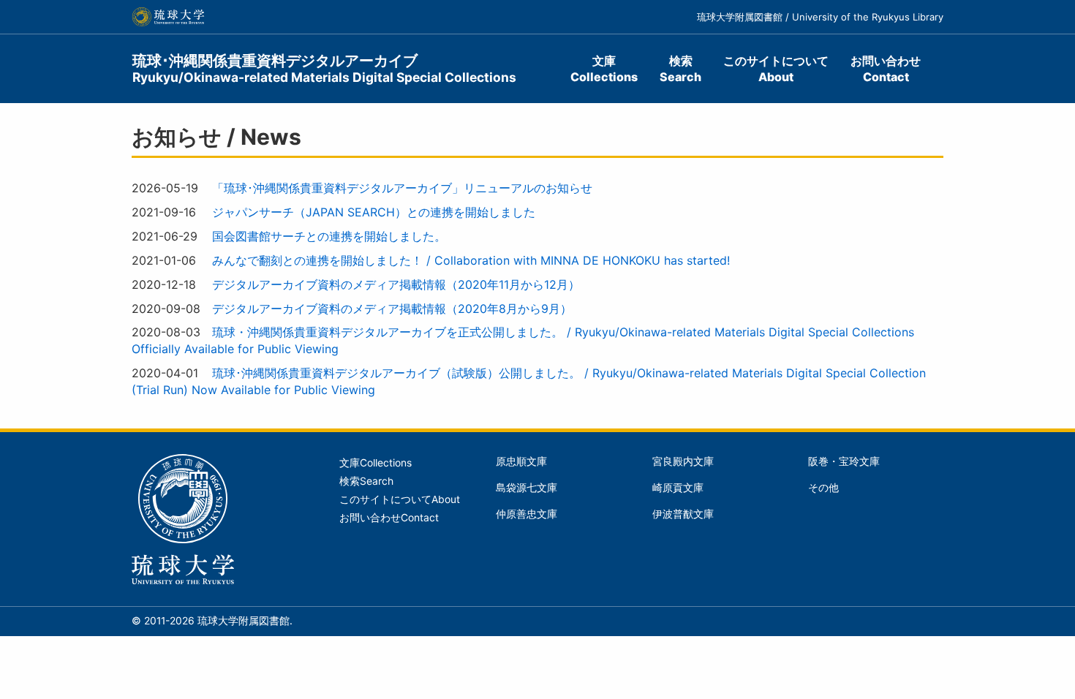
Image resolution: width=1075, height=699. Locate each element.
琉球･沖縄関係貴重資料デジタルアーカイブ (324, 68)
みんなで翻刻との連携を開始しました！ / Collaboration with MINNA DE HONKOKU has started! (471, 260)
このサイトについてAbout (776, 68)
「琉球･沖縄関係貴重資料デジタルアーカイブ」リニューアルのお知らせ (402, 188)
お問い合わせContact (885, 68)
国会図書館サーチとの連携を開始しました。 (329, 236)
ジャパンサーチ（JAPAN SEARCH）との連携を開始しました (373, 212)
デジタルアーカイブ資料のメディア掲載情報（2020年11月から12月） (396, 284)
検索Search (680, 68)
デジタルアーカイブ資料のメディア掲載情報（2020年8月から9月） (392, 308)
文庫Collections (604, 68)
